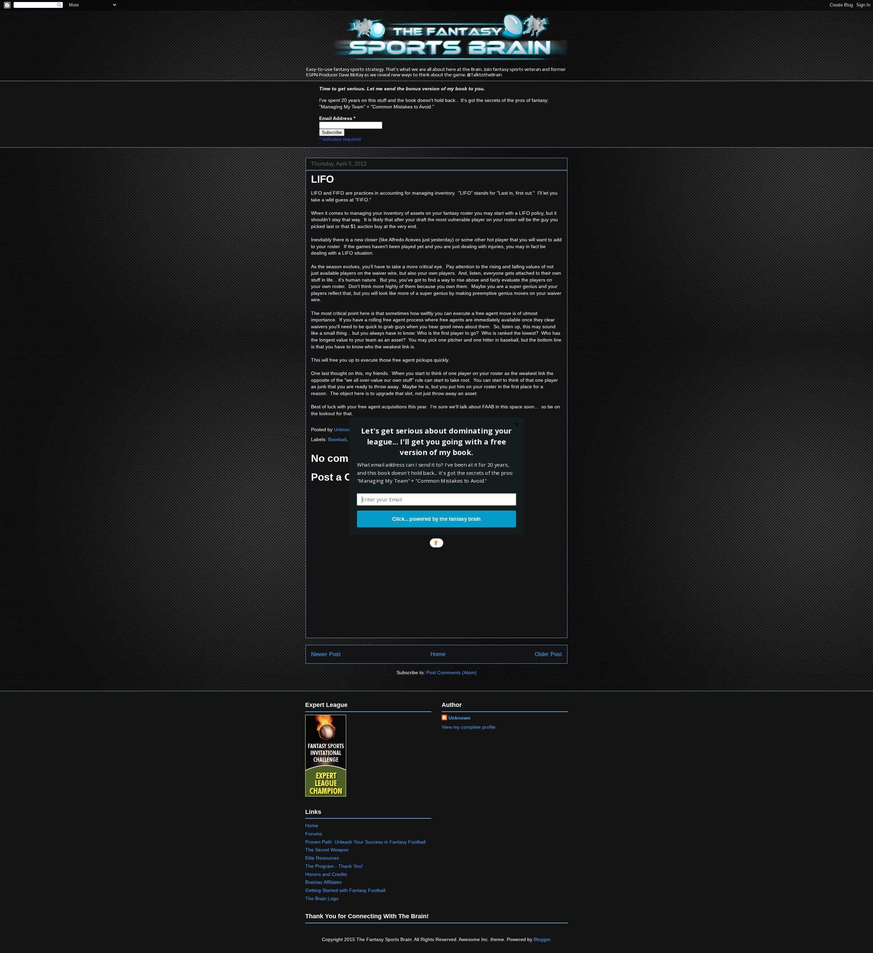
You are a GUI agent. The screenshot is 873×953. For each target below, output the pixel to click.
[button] (436, 442)
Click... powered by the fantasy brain (436, 519)
